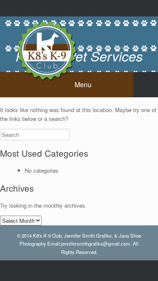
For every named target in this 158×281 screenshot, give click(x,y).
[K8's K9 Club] (46, 50)
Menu (83, 84)
